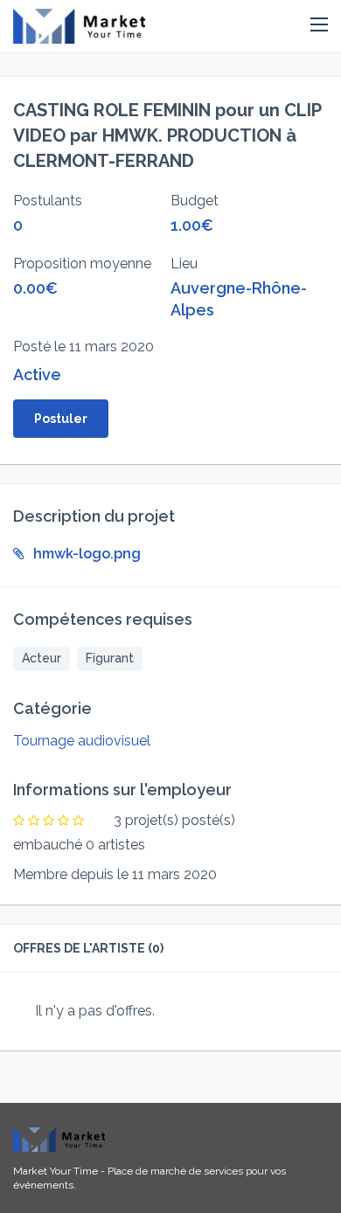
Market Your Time (55, 1171)
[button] (319, 25)
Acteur (41, 658)
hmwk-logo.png (87, 553)
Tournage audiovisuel (81, 740)
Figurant (110, 658)
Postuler (60, 419)
